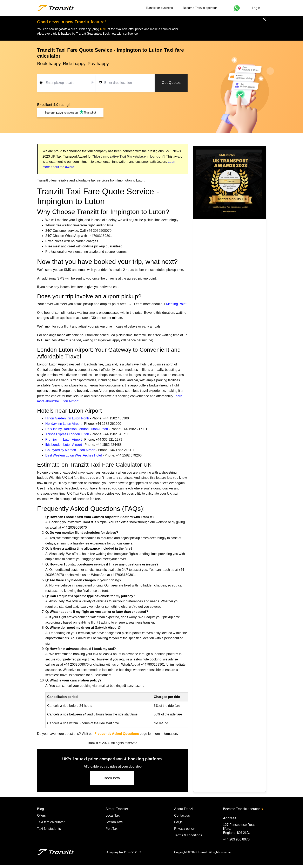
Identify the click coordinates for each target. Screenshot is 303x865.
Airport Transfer (117, 809)
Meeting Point (176, 304)
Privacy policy (184, 828)
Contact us (182, 815)
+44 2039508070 (99, 230)
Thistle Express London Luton (67, 434)
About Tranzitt (184, 809)
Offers (41, 815)
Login (256, 8)
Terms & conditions (188, 835)
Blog (40, 809)
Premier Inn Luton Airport (63, 439)
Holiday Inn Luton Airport (63, 423)
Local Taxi (113, 815)
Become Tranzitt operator (200, 7)
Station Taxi (114, 822)
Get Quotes (171, 83)
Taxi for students (49, 828)
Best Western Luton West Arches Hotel (73, 455)
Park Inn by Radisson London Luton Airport (76, 429)
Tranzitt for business (159, 7)
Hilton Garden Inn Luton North (67, 418)
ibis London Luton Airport (63, 444)
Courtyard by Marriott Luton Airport (70, 450)
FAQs (178, 822)
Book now (112, 778)
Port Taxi (112, 828)
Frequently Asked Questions (116, 733)
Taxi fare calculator (51, 822)
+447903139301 (100, 236)
